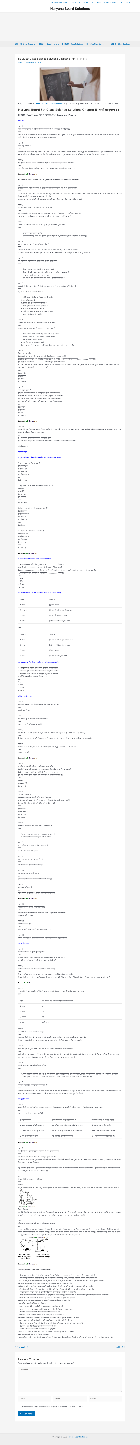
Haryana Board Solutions (70, 9)
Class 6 (21, 62)
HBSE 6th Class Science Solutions (49, 104)
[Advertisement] (70, 27)
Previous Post (21, 1347)
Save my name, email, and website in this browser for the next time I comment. (53, 1407)
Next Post (120, 1347)
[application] (129, 2)
